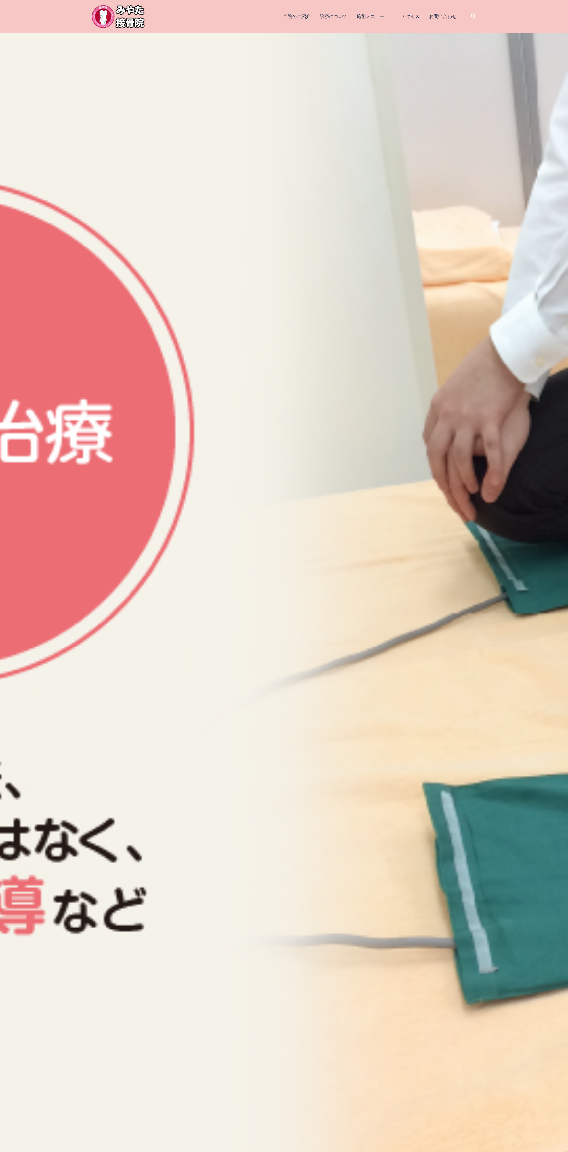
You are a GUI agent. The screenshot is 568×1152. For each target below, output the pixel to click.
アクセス (410, 16)
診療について (333, 16)
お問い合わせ (443, 16)
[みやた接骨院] (118, 15)
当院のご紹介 (297, 16)
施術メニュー (370, 16)
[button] (473, 16)
